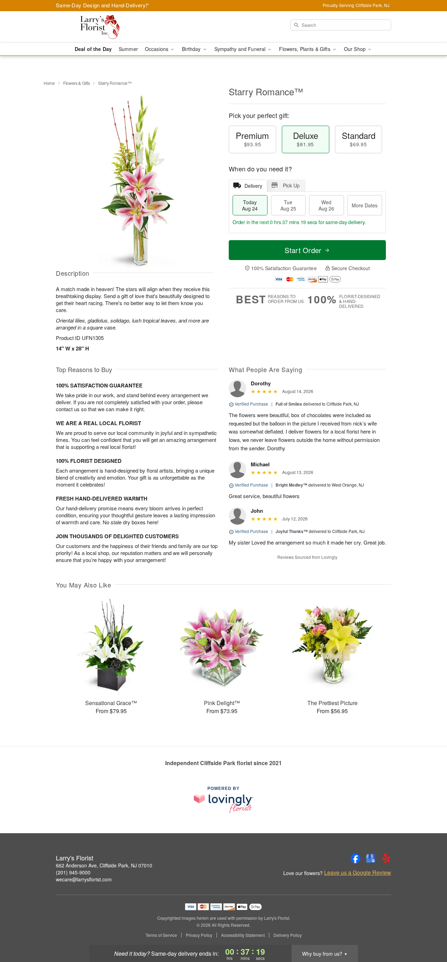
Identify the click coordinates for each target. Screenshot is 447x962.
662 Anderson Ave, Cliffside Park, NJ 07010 (104, 865)
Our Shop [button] (355, 48)
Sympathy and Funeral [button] (240, 48)
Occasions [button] (157, 48)
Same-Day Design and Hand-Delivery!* (102, 5)
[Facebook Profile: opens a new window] (355, 858)
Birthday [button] (192, 48)
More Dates (365, 205)
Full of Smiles (289, 404)
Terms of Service (161, 935)
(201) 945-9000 (73, 872)
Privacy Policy (199, 935)
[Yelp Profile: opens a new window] (386, 858)
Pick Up (291, 185)
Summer (128, 48)
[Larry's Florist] (106, 27)
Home (49, 83)
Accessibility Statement (243, 935)
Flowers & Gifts (76, 83)
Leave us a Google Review (357, 872)
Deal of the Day (93, 48)
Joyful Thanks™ (292, 531)
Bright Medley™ (291, 485)
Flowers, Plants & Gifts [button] (305, 48)
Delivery (253, 185)
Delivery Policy (287, 935)
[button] (429, 932)
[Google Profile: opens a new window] (371, 858)
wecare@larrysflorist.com (84, 879)
